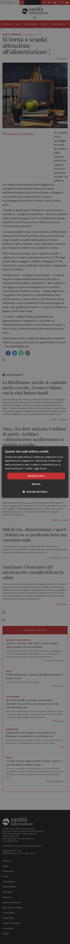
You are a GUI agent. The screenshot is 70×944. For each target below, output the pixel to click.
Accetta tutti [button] (36, 475)
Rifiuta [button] (36, 484)
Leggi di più (40, 468)
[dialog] (35, 472)
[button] (35, 492)
